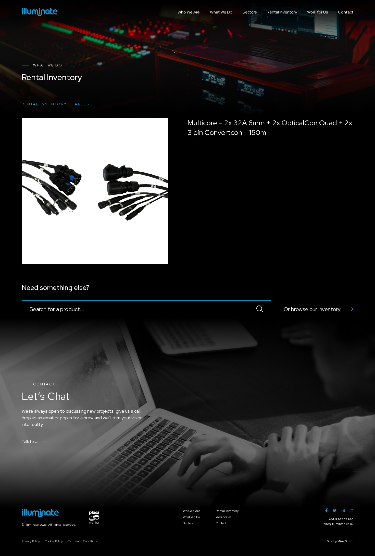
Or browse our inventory (312, 309)
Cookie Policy (54, 541)
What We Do (221, 12)
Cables (80, 104)
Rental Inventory (282, 12)
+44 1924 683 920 (341, 519)
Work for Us (317, 12)
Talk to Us (30, 441)
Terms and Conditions (82, 541)
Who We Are (189, 12)
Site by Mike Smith (340, 541)
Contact (345, 12)
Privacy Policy (31, 541)
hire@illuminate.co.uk (338, 524)
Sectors (250, 12)
